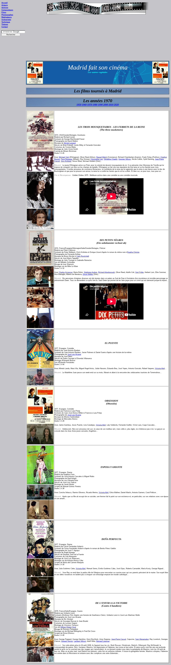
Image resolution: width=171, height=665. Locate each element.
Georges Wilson (124, 159)
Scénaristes (6, 20)
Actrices (4, 8)
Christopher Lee (97, 159)
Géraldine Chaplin (110, 159)
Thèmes (4, 24)
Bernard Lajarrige (102, 641)
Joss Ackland (66, 161)
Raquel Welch (101, 157)
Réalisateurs (6, 17)
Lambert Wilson (80, 641)
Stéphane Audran (90, 272)
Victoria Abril (160, 368)
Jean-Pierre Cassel (118, 639)
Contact (4, 27)
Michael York (64, 157)
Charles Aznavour (65, 272)
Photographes (7, 15)
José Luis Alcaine (74, 354)
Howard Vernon (67, 641)
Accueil (4, 3)
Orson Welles (88, 274)
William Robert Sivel (68, 627)
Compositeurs (7, 10)
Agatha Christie (133, 252)
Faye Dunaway (66, 159)
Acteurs (4, 5)
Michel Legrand (70, 143)
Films (3, 12)
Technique (5, 22)
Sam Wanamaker (142, 639)
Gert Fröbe (139, 272)
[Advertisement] (13, 88)
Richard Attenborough (106, 272)
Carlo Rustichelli (82, 256)
